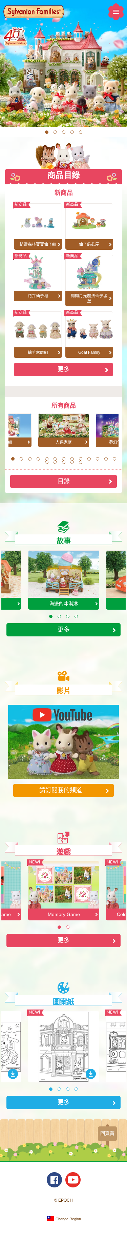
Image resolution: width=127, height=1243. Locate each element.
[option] (63, 63)
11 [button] (98, 459)
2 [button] (55, 132)
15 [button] (55, 462)
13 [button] (114, 459)
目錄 (64, 480)
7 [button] (63, 459)
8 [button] (71, 459)
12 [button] (106, 459)
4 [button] (71, 132)
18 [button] (81, 462)
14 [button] (47, 462)
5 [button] (80, 132)
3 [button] (63, 132)
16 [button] (64, 462)
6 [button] (55, 459)
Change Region (68, 1219)
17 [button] (72, 462)
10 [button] (89, 459)
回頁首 (107, 1133)
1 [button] (46, 132)
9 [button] (80, 459)
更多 (64, 369)
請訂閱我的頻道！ (63, 790)
